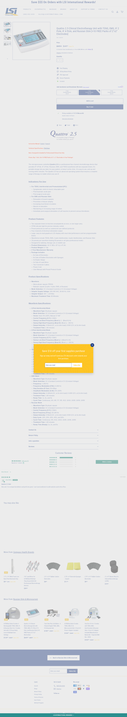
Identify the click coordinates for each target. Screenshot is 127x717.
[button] (63, 715)
